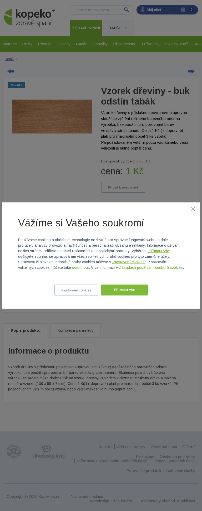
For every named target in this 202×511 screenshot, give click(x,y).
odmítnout (80, 267)
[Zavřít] (193, 208)
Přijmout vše (159, 251)
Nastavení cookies (129, 262)
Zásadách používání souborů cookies (151, 267)
